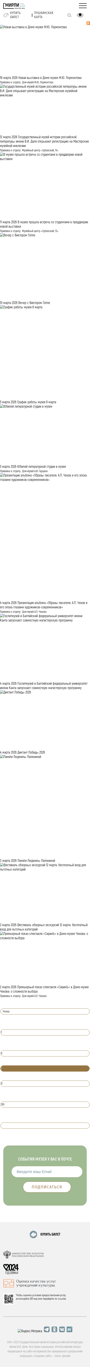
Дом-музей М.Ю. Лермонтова (37, 82)
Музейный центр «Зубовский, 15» (40, 150)
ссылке (62, 1299)
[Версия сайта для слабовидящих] (80, 15)
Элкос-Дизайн (62, 1356)
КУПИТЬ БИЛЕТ (50, 1234)
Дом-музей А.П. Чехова (34, 612)
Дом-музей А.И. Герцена (35, 471)
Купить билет (15, 15)
